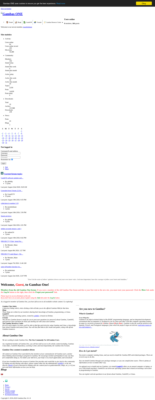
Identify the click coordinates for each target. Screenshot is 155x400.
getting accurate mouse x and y (11, 229)
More (7, 169)
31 (6, 143)
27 (16, 140)
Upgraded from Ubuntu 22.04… (11, 191)
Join (6, 167)
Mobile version (10, 391)
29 (22, 140)
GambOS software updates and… (12, 178)
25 (9, 140)
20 (16, 138)
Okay (144, 3)
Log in (7, 389)
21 (19, 138)
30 (3, 143)
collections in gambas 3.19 (9, 203)
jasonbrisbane (27, 27)
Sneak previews (6, 216)
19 (12, 138)
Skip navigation (6, 9)
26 (12, 140)
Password (4, 155)
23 (3, 140)
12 (12, 136)
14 (19, 136)
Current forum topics (13, 174)
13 (16, 136)
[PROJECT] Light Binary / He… (12, 254)
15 (22, 136)
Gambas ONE (10, 393)
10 (6, 136)
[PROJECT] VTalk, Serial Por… (12, 241)
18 (9, 138)
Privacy (7, 387)
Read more (60, 3)
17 (6, 138)
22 (22, 138)
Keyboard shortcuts (11, 394)
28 (19, 140)
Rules (7, 385)
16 (3, 138)
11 (9, 136)
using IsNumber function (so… (11, 267)
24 (6, 140)
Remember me (6, 159)
